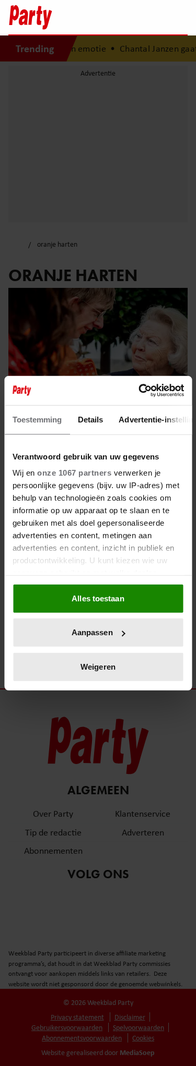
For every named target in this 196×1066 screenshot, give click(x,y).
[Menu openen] (114, 17)
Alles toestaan (98, 597)
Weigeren (98, 666)
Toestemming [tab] (37, 419)
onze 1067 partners (74, 472)
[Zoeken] (179, 18)
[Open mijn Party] (148, 17)
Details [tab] (90, 419)
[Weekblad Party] (51, 17)
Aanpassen (92, 632)
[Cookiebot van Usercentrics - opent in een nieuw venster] (139, 390)
